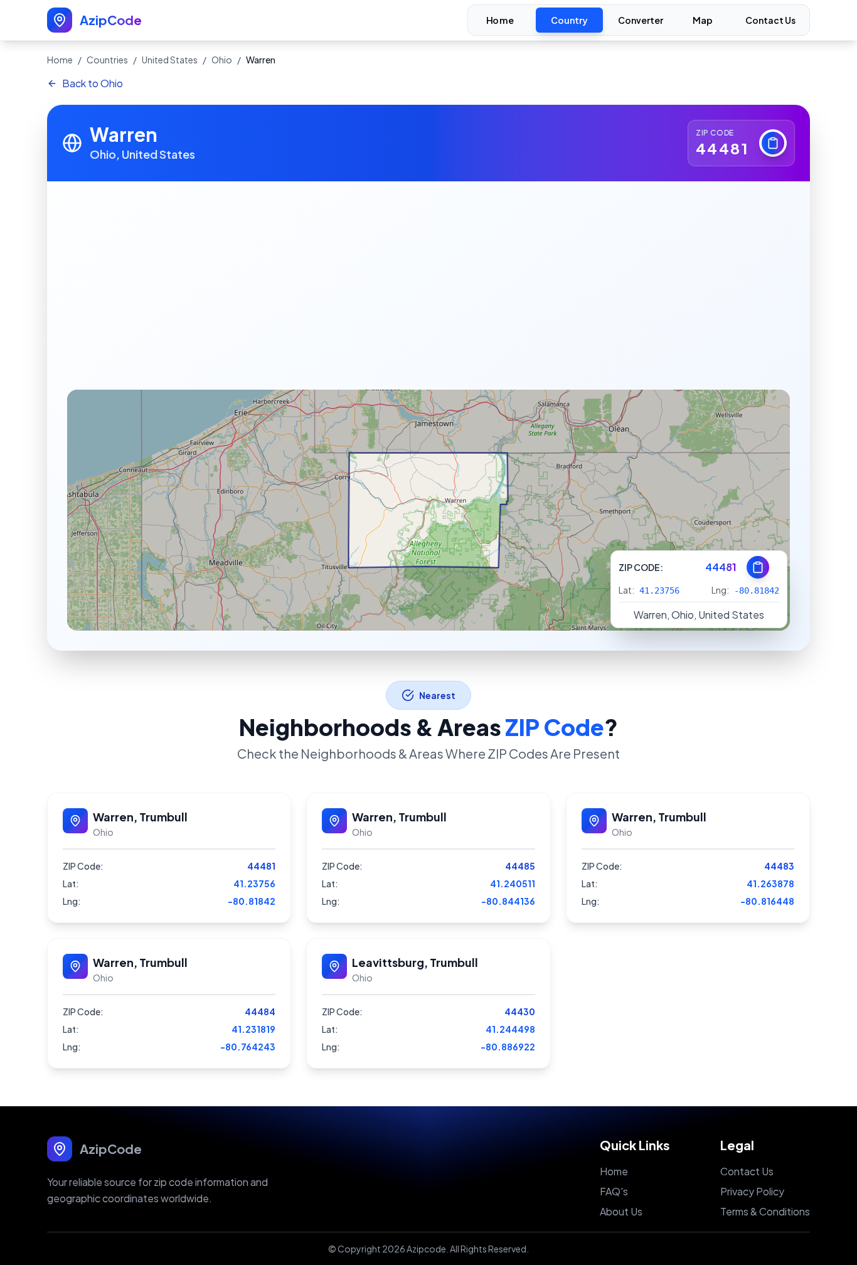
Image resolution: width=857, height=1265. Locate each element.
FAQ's (614, 1191)
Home (500, 20)
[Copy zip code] (773, 143)
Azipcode (426, 1248)
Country (569, 20)
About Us (621, 1211)
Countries (107, 59)
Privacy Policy (752, 1191)
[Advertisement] (428, 275)
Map (703, 20)
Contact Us (770, 20)
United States (170, 59)
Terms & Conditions (765, 1211)
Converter (640, 20)
